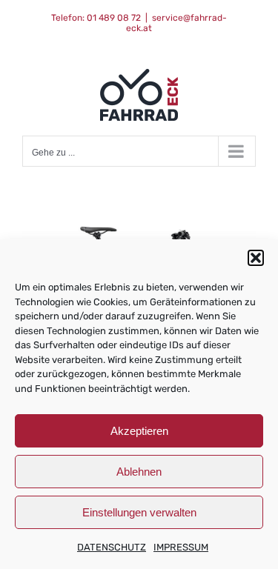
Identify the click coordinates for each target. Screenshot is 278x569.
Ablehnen (139, 471)
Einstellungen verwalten (139, 512)
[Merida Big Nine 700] (139, 237)
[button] (255, 257)
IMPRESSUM (180, 547)
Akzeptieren (139, 431)
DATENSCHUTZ (111, 547)
